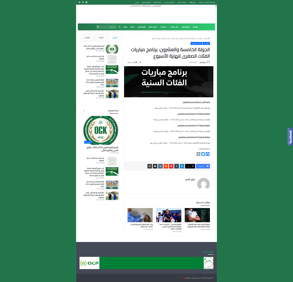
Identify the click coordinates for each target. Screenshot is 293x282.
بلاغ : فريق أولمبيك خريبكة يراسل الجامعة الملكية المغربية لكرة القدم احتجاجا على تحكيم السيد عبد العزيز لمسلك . (94, 70)
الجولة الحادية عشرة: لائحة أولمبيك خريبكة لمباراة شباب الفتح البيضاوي (198, 225)
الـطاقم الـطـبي (146, 2)
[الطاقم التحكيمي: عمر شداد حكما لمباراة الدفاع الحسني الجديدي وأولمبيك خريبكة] (168, 215)
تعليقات (87, 37)
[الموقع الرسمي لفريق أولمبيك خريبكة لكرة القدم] (146, 14)
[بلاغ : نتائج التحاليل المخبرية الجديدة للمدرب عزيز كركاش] (140, 215)
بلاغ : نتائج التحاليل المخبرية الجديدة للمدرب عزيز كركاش (142, 225)
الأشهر (115, 37)
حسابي (137, 2)
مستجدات (163, 26)
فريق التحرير (203, 62)
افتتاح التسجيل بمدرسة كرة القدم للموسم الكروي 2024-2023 (94, 82)
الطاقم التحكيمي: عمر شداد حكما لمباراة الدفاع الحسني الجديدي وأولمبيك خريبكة (170, 226)
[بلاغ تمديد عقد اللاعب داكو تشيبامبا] (112, 59)
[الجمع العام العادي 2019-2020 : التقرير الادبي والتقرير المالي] (112, 49)
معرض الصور (153, 26)
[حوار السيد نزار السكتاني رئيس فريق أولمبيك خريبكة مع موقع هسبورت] (112, 94)
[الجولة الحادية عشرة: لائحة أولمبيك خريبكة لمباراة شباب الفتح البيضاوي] (197, 215)
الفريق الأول (185, 26)
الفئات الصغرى (196, 43)
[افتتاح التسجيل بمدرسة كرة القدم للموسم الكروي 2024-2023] (112, 83)
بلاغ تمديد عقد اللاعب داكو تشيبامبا (95, 57)
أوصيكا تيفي (141, 26)
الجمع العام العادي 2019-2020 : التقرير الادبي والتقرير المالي (93, 47)
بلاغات (125, 26)
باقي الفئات (174, 26)
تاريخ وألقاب (192, 2)
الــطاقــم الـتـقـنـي (169, 2)
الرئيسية (195, 26)
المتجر (132, 26)
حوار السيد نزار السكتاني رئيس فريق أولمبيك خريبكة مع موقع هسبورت (94, 93)
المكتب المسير (181, 2)
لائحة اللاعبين (157, 2)
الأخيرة (101, 37)
